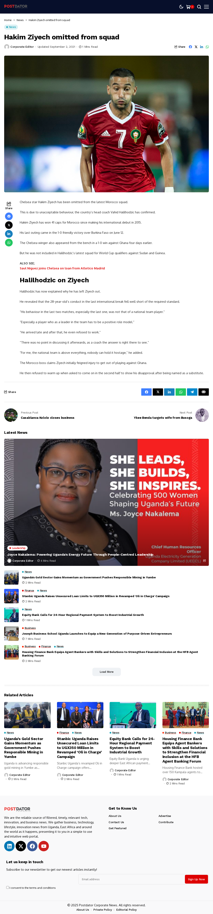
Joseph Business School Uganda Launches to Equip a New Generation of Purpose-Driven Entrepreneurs (97, 633)
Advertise (165, 816)
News (20, 20)
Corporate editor (22, 46)
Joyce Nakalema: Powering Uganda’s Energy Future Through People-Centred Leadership (80, 554)
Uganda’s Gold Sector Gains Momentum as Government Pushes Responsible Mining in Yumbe (89, 577)
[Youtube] (43, 846)
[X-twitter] (21, 846)
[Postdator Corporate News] (16, 7)
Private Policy (102, 909)
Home (8, 20)
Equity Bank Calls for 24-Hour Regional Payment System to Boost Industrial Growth (83, 614)
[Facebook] (32, 846)
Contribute (166, 822)
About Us (115, 816)
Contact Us (116, 822)
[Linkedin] (9, 846)
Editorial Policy (126, 909)
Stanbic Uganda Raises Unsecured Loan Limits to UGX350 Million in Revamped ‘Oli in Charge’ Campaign (96, 596)
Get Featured (117, 828)
